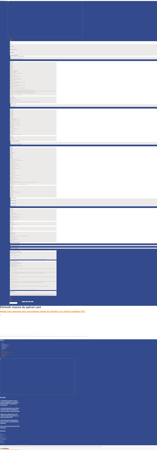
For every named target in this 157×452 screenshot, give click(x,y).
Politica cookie (4, 346)
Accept (1, 448)
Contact (3, 349)
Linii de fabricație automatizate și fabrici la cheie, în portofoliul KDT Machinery (9, 421)
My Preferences (4, 448)
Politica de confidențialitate (5, 345)
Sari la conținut (2, 0)
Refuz (8, 448)
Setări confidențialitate (13, 449)
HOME (2, 343)
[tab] (33, 61)
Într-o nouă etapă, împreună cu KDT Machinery (10, 426)
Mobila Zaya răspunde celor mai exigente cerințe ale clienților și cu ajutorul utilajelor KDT (42, 311)
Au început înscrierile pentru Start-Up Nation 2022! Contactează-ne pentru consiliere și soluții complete (10, 409)
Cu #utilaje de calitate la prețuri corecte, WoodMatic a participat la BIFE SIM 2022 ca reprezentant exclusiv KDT (9, 403)
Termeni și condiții (4, 344)
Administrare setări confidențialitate (5, 449)
